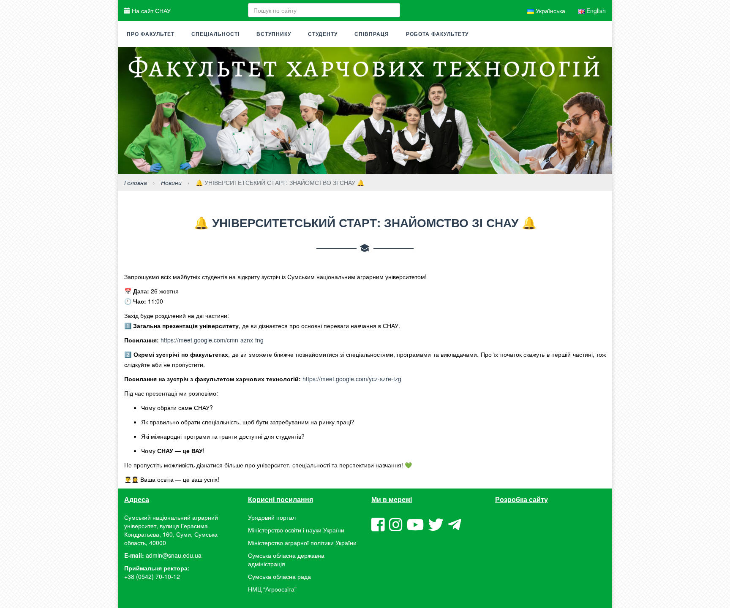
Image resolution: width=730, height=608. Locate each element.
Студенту (323, 34)
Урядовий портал (272, 517)
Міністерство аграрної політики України (302, 542)
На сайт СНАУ (150, 10)
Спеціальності (215, 34)
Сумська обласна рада (279, 576)
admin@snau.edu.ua (174, 555)
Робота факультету (437, 34)
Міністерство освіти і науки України (296, 530)
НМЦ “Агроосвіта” (272, 589)
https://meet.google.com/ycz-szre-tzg (351, 379)
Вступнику (273, 34)
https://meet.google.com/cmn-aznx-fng (212, 340)
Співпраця (371, 34)
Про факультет (150, 34)
